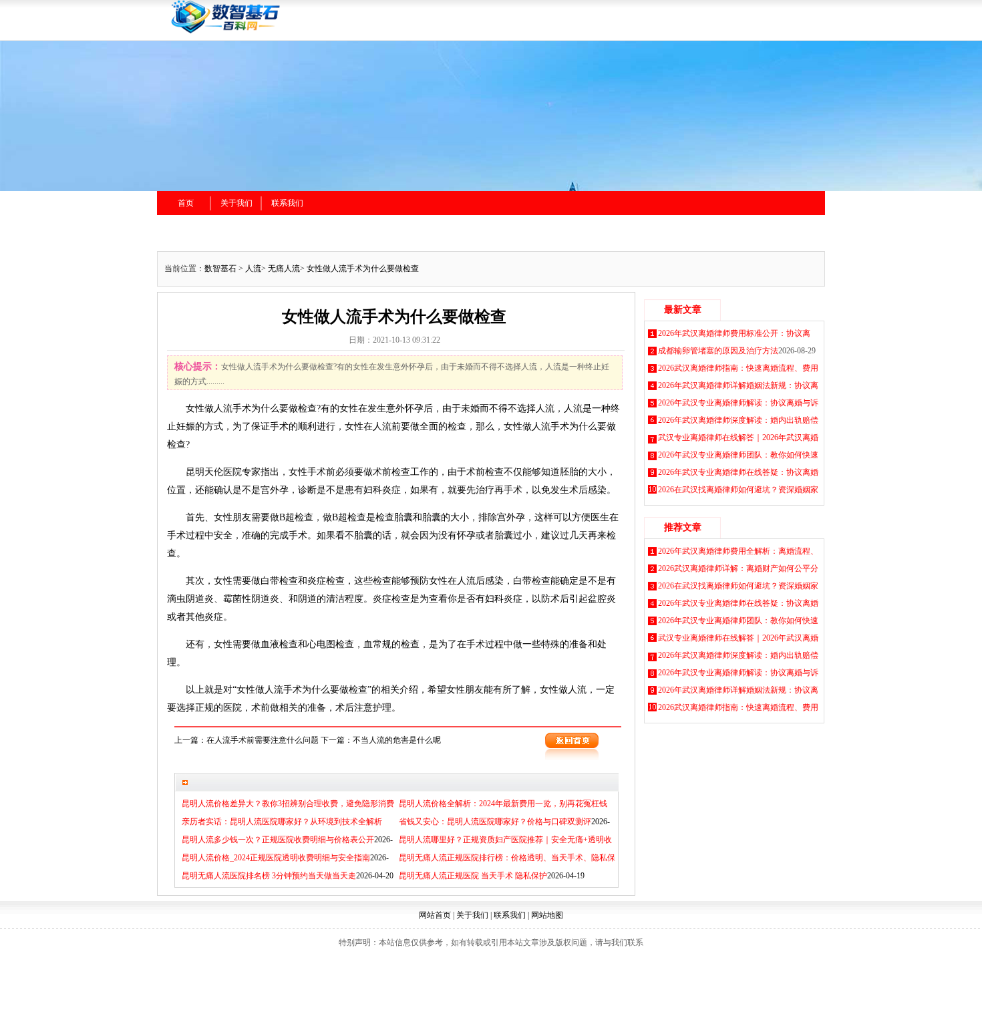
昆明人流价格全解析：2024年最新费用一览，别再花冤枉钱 (503, 803)
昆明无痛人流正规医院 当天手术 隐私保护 (473, 875)
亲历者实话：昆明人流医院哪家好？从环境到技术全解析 (282, 821)
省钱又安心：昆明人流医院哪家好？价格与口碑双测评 (495, 821)
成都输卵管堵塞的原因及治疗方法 (718, 350)
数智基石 (220, 268)
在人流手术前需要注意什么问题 (262, 740)
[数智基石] (310, 31)
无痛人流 (284, 268)
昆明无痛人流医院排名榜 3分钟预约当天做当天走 (269, 875)
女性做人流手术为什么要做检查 (363, 268)
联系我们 (287, 203)
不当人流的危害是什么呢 (397, 740)
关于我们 (236, 203)
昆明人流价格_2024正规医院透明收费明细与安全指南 (276, 857)
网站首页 (435, 915)
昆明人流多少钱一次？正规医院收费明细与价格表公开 (278, 839)
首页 (186, 203)
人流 (253, 268)
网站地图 (547, 915)
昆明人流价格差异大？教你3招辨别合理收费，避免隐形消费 (288, 803)
